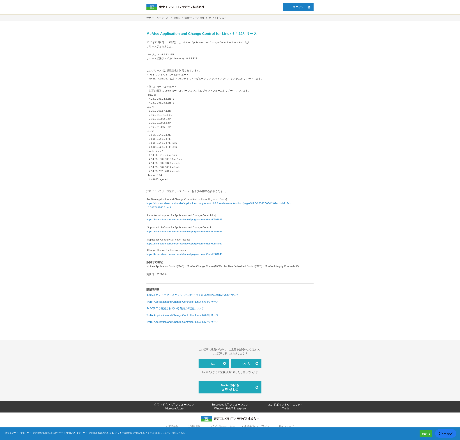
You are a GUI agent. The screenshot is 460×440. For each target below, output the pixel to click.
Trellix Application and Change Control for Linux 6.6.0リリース (182, 315)
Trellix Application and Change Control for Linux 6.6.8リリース (182, 301)
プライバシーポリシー (222, 426)
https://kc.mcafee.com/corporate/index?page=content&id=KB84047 (184, 243)
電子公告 (173, 426)
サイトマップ (286, 426)
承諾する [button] (426, 433)
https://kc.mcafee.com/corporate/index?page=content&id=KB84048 (184, 254)
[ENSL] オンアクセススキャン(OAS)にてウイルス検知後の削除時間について (192, 294)
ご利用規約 (194, 426)
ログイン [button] (298, 7)
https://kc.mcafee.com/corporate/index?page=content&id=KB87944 (184, 231)
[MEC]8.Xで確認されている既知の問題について (175, 308)
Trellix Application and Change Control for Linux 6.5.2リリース (182, 321)
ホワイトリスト (218, 17)
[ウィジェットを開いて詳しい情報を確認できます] (445, 433)
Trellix (177, 17)
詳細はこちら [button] (178, 433)
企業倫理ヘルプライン (256, 426)
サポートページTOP (157, 17)
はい (213, 363)
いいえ (246, 363)
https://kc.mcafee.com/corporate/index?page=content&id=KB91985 (184, 219)
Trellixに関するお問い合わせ (230, 387)
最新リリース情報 (195, 17)
